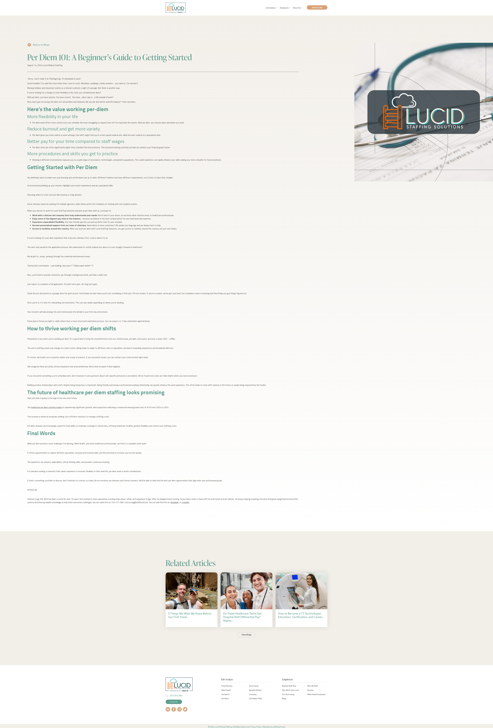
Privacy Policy (256, 727)
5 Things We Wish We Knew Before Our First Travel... (189, 615)
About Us (297, 8)
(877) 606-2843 (176, 695)
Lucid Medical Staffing (53, 65)
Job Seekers (271, 8)
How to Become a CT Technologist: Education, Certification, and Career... (301, 615)
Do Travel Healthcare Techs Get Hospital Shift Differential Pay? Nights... (242, 617)
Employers (284, 8)
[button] (317, 7)
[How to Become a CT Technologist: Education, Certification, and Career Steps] (301, 590)
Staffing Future (279, 727)
